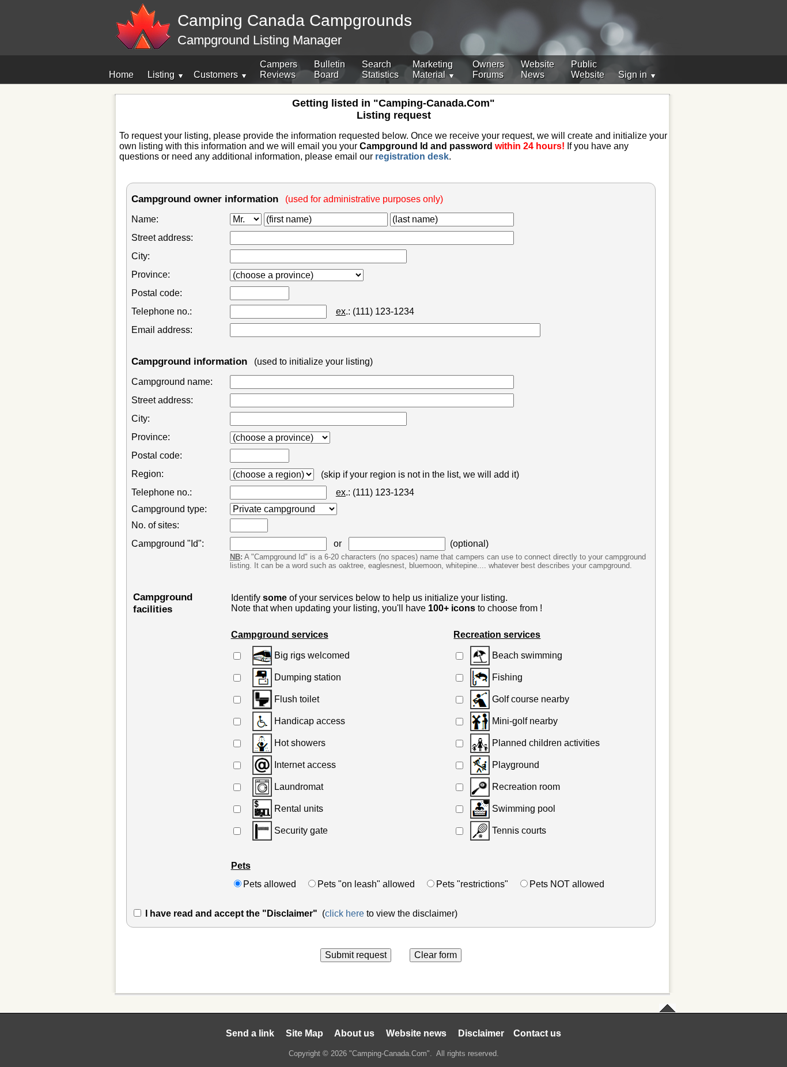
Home (121, 75)
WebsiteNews (537, 69)
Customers (216, 75)
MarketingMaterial (433, 69)
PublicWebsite (587, 69)
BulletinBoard (329, 69)
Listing (161, 75)
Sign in (632, 75)
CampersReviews (278, 69)
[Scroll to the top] (667, 1008)
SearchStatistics (380, 69)
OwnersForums (488, 69)
